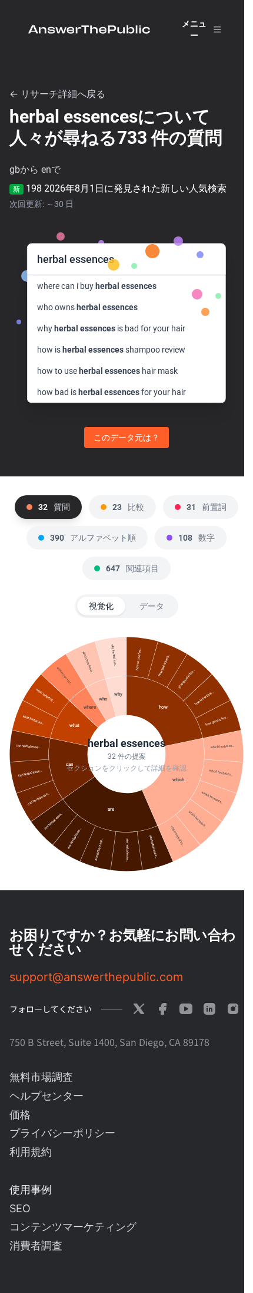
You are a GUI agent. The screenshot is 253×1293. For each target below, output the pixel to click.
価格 (20, 1114)
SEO (20, 1208)
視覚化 (101, 606)
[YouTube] (186, 1009)
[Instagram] (233, 1009)
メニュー (194, 29)
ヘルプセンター (46, 1096)
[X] (139, 1009)
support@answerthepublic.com (96, 977)
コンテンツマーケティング (73, 1226)
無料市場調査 (41, 1077)
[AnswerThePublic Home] (89, 29)
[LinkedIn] (209, 1009)
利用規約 (30, 1152)
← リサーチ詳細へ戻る (57, 94)
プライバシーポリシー (62, 1133)
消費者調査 (35, 1245)
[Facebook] (162, 1009)
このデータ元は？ (126, 437)
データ (151, 606)
